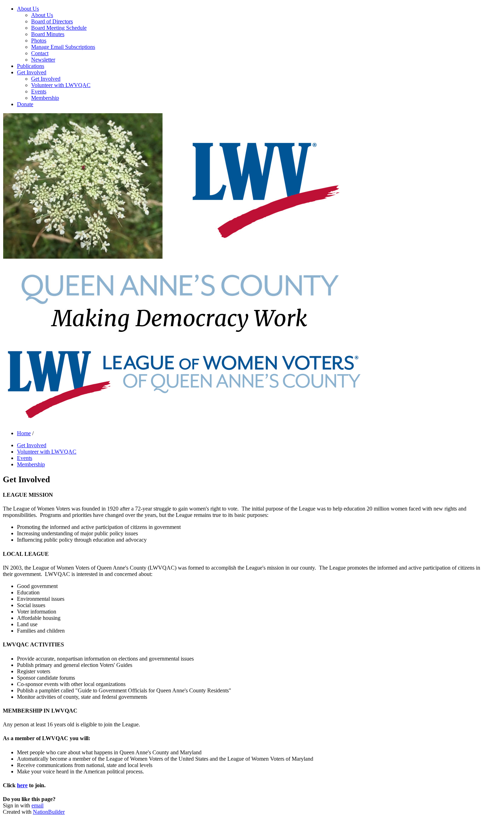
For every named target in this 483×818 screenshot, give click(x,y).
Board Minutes (47, 34)
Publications (30, 66)
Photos (38, 41)
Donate (25, 104)
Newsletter (43, 60)
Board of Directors (52, 21)
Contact (39, 53)
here (22, 785)
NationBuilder (49, 812)
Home (24, 433)
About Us (28, 9)
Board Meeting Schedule (59, 28)
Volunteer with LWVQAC (61, 85)
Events (38, 91)
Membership (45, 98)
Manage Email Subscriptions (63, 47)
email (37, 805)
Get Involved (31, 72)
